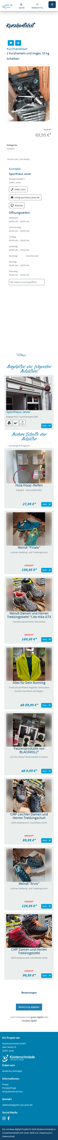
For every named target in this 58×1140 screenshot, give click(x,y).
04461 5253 (20, 189)
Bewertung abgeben (29, 1007)
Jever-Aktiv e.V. (31, 1132)
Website (19, 205)
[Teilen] (18, 43)
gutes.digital (37, 1017)
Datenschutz (8, 1136)
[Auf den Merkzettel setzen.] (11, 43)
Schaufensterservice (12, 1091)
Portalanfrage (9, 1087)
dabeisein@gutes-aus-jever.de (17, 1104)
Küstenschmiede (45, 1129)
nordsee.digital (29, 1020)
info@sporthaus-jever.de (26, 197)
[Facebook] (9, 1118)
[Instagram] (4, 1118)
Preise (5, 1084)
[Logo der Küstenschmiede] (29, 1058)
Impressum (45, 1132)
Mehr (45, 425)
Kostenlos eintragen (12, 1070)
